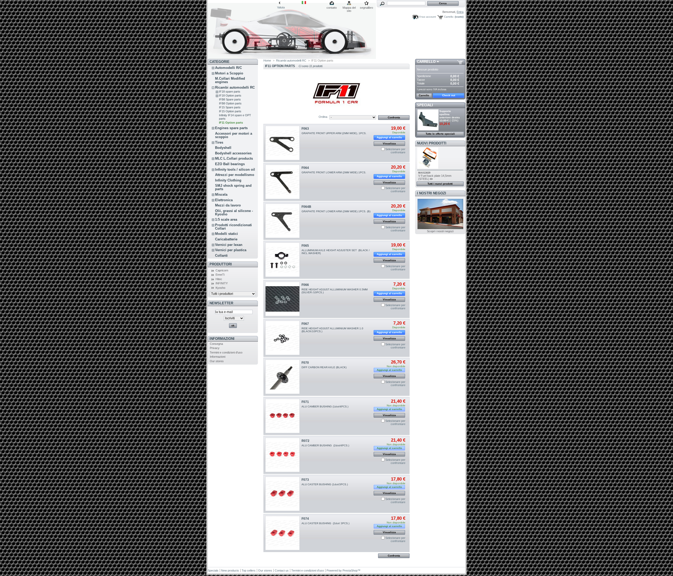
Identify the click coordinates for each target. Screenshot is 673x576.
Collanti (221, 255)
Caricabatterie (226, 239)
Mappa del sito (349, 8)
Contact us (282, 570)
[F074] (282, 533)
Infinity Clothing (228, 180)
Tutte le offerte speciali (440, 133)
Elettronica (224, 200)
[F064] (282, 182)
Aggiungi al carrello (389, 137)
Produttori (221, 264)
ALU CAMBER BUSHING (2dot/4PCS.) (325, 445)
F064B (306, 207)
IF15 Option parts (230, 111)
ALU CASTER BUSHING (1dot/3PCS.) (325, 484)
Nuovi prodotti (431, 143)
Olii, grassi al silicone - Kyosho (234, 212)
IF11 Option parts (231, 122)
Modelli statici (226, 234)
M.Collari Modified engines (230, 80)
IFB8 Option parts (230, 103)
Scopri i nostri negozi (440, 231)
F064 (305, 168)
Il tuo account (427, 16)
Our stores (217, 361)
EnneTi (220, 274)
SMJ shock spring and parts (233, 187)
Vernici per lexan (228, 245)
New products (230, 570)
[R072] (282, 455)
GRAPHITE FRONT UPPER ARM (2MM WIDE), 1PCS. (334, 133)
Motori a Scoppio (229, 73)
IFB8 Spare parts (230, 99)
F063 (305, 128)
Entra (460, 11)
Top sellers (249, 570)
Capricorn (222, 270)
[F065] (282, 259)
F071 (305, 402)
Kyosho (220, 287)
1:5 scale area (226, 219)
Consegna (216, 343)
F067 (305, 324)
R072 (305, 441)
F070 (305, 363)
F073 (305, 480)
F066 (305, 285)
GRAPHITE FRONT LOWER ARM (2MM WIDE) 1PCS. (334, 172)
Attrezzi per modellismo (234, 175)
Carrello (426, 62)
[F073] (282, 494)
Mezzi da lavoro (228, 205)
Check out (448, 95)
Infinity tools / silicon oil (235, 169)
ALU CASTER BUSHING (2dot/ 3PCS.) (325, 523)
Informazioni (222, 339)
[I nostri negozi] (440, 228)
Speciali (425, 105)
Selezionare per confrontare (395, 151)
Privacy (215, 348)
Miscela (221, 194)
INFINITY (222, 283)
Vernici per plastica (230, 250)
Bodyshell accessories (233, 153)
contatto (332, 7)
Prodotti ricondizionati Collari (233, 226)
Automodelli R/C (228, 68)
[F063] (282, 143)
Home (267, 60)
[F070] (282, 377)
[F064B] (282, 221)
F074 (305, 519)
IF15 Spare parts (230, 107)
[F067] (282, 338)
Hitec (219, 279)
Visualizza (389, 143)
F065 (305, 245)
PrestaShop (350, 570)
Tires (219, 142)
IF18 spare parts (229, 91)
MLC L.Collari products (234, 158)
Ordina (323, 116)
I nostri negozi (431, 193)
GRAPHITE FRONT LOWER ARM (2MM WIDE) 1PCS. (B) (336, 211)
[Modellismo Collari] (242, 29)
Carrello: (449, 16)
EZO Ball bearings (230, 164)
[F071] (282, 416)
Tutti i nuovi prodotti (440, 183)
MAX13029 (424, 172)
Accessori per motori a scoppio (233, 135)
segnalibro (366, 7)
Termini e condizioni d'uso (226, 352)
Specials (213, 570)
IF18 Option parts (230, 95)
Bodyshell (223, 148)
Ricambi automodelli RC (235, 87)
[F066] (282, 299)
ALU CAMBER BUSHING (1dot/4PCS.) (325, 406)
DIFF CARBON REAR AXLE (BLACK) (324, 367)
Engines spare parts (231, 128)
